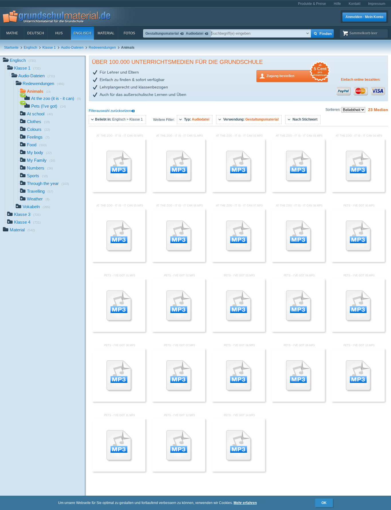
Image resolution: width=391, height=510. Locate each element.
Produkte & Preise (312, 4)
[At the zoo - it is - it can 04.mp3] (358, 191)
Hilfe (337, 4)
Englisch (82, 33)
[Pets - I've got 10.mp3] (358, 401)
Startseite (11, 48)
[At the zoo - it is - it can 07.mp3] (238, 261)
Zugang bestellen (296, 74)
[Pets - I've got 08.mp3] (238, 401)
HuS (59, 33)
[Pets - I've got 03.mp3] (238, 331)
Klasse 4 (27, 222)
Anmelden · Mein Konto (364, 17)
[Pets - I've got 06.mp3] (118, 401)
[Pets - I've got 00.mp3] (358, 261)
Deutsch (35, 33)
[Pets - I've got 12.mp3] (178, 470)
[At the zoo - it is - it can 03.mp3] (298, 191)
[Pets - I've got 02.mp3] (178, 331)
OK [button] (324, 503)
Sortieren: (333, 110)
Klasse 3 (27, 214)
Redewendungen (102, 48)
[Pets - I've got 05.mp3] (358, 331)
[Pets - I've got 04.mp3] (298, 331)
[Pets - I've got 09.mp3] (298, 401)
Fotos (129, 33)
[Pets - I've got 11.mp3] (118, 470)
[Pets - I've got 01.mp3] (118, 331)
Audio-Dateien (72, 48)
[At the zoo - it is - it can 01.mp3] (178, 191)
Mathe (12, 33)
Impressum (376, 4)
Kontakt (354, 4)
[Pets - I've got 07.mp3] (178, 401)
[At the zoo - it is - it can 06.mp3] (178, 261)
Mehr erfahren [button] (245, 503)
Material (106, 33)
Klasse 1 (49, 48)
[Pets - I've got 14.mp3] (238, 470)
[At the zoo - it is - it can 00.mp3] (118, 191)
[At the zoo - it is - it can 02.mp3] (238, 191)
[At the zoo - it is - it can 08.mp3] (298, 261)
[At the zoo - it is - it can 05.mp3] (118, 261)
